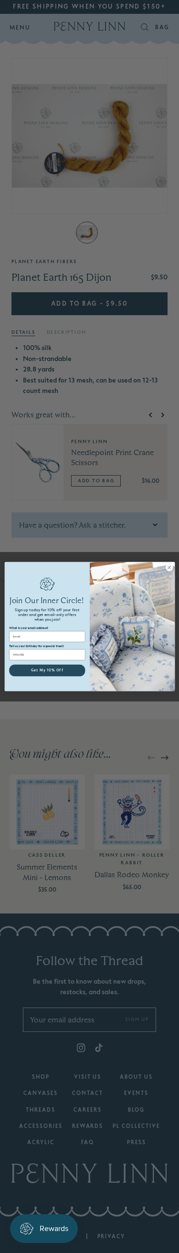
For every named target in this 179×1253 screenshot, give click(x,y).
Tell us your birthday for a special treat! (36, 646)
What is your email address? (28, 628)
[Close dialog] (169, 567)
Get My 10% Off (47, 670)
